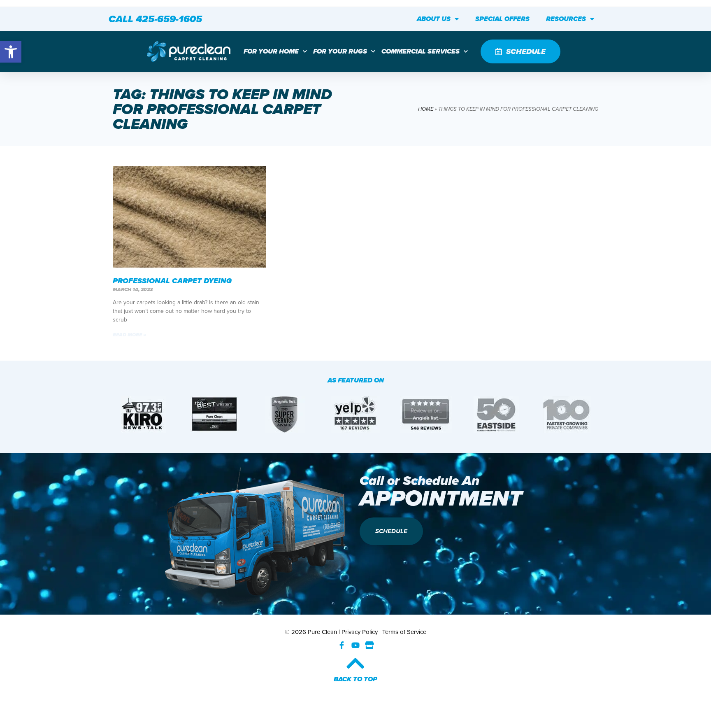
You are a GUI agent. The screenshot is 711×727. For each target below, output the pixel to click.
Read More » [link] (129, 334)
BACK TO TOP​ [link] (355, 679)
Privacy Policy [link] (360, 631)
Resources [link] (566, 18)
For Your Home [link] (271, 51)
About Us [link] (434, 18)
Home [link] (425, 109)
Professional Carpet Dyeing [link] (172, 280)
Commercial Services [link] (420, 51)
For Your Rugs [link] (340, 51)
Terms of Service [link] (404, 631)
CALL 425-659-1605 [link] (155, 19)
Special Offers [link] (502, 18)
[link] (10, 52)
